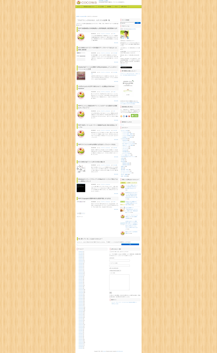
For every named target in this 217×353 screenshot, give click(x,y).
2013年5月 (81, 299)
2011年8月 (81, 330)
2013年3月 (81, 302)
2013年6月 (81, 298)
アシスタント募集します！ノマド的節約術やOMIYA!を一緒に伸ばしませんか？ (131, 187)
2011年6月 (81, 333)
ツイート (122, 124)
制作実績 (109, 6)
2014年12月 (81, 272)
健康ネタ (123, 166)
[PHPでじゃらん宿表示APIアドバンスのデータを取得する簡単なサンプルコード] (83, 114)
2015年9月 (81, 263)
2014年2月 (81, 286)
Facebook (125, 150)
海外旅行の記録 (126, 164)
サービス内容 (101, 6)
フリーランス (125, 146)
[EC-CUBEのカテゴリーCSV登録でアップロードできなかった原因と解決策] (83, 56)
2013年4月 (81, 301)
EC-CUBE (115, 72)
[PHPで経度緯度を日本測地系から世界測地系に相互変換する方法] (83, 37)
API (114, 111)
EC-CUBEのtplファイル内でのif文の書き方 (91, 162)
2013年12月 (81, 289)
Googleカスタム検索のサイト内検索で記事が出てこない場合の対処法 (131, 203)
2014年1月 (81, 288)
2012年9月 (81, 311)
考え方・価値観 (124, 174)
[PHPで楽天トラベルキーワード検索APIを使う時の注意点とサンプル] (83, 134)
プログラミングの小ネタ (105, 33)
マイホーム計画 (126, 132)
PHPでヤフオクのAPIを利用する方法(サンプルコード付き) (96, 144)
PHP (114, 33)
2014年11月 (81, 273)
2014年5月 (81, 282)
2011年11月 (81, 326)
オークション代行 (126, 153)
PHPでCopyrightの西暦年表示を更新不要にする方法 (94, 198)
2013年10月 (81, 292)
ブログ (116, 6)
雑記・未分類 (124, 176)
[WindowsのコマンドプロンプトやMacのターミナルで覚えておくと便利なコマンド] (83, 188)
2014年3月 (81, 285)
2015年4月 (81, 266)
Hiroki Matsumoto (120, 351)
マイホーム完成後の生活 (128, 135)
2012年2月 (81, 321)
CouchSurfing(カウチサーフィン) (128, 156)
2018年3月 (81, 251)
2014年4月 (81, 283)
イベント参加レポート (125, 155)
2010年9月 (81, 346)
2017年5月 (81, 253)
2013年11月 (81, 291)
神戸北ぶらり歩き (115, 303)
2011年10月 (81, 327)
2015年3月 (81, 267)
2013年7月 (81, 296)
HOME (77, 16)
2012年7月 (81, 314)
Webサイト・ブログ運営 (128, 145)
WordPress (125, 140)
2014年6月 (81, 280)
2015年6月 (81, 264)
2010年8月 (81, 348)
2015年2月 (81, 269)
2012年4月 (81, 318)
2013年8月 (81, 295)
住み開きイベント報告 (127, 137)
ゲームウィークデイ (125, 171)
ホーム (78, 6)
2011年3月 (81, 337)
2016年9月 (81, 254)
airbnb (122, 158)
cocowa (104, 351)
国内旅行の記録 (126, 163)
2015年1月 (81, 270)
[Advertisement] (103, 11)
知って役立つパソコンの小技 (129, 143)
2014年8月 (81, 277)
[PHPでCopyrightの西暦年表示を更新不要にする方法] (83, 201)
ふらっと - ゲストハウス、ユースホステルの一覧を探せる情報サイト (124, 302)
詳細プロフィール (123, 65)
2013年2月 (81, 304)
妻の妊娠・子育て (125, 169)
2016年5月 (81, 257)
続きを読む (116, 42)
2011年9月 (81, 329)
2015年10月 (81, 261)
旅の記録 (123, 161)
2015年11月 (81, 260)
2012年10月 (81, 310)
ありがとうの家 (124, 130)
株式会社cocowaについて (89, 6)
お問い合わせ (124, 6)
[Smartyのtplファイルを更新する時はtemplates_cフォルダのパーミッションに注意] (83, 76)
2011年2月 (81, 339)
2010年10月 (81, 345)
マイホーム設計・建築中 (128, 133)
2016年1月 (81, 258)
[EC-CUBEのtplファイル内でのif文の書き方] (83, 168)
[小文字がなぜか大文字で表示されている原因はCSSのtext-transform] (83, 95)
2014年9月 (81, 276)
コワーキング (125, 148)
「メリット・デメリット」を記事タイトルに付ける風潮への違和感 (131, 217)
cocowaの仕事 (83, 16)
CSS (114, 91)
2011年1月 (81, 340)
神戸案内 (123, 159)
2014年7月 (81, 279)
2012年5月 (81, 317)
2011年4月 (81, 336)
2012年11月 (81, 308)
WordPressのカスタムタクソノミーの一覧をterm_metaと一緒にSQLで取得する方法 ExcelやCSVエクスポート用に (131, 195)
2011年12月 (81, 324)
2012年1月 (81, 323)
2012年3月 (81, 320)
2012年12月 (81, 307)
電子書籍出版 (125, 151)
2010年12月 (81, 342)
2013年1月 (81, 305)
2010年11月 (81, 343)
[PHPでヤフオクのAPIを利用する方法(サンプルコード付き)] (83, 151)
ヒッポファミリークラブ (126, 172)
